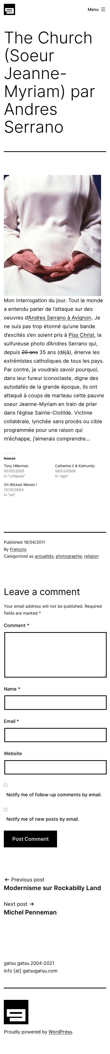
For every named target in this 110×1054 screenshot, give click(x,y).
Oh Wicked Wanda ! (20, 484)
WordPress (60, 1031)
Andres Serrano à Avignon (59, 318)
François (18, 549)
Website (13, 753)
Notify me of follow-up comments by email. (54, 794)
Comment (16, 625)
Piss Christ (81, 335)
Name (12, 689)
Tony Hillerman (16, 466)
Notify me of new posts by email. (42, 819)
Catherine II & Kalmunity (75, 466)
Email (11, 721)
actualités (44, 556)
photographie (69, 556)
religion (91, 556)
